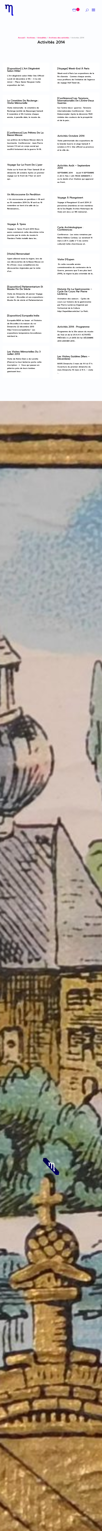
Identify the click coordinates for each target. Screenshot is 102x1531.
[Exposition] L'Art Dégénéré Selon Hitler (23, 70)
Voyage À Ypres (16, 224)
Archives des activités (59, 37)
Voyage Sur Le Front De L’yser (24, 165)
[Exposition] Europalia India (23, 315)
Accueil (21, 37)
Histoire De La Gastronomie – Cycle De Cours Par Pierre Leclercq (74, 291)
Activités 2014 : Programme (73, 327)
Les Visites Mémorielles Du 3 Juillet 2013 (24, 353)
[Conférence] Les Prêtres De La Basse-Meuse (25, 134)
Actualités (41, 37)
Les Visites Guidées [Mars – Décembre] (73, 358)
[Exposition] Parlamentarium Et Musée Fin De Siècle (25, 288)
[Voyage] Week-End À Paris (73, 68)
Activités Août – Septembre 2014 (73, 167)
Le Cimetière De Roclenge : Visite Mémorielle (23, 102)
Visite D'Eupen (65, 259)
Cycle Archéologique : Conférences (70, 228)
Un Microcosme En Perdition (23, 194)
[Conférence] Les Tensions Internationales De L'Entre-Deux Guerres (75, 100)
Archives (31, 37)
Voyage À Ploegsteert (70, 197)
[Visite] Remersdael (18, 254)
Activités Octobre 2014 (70, 136)
